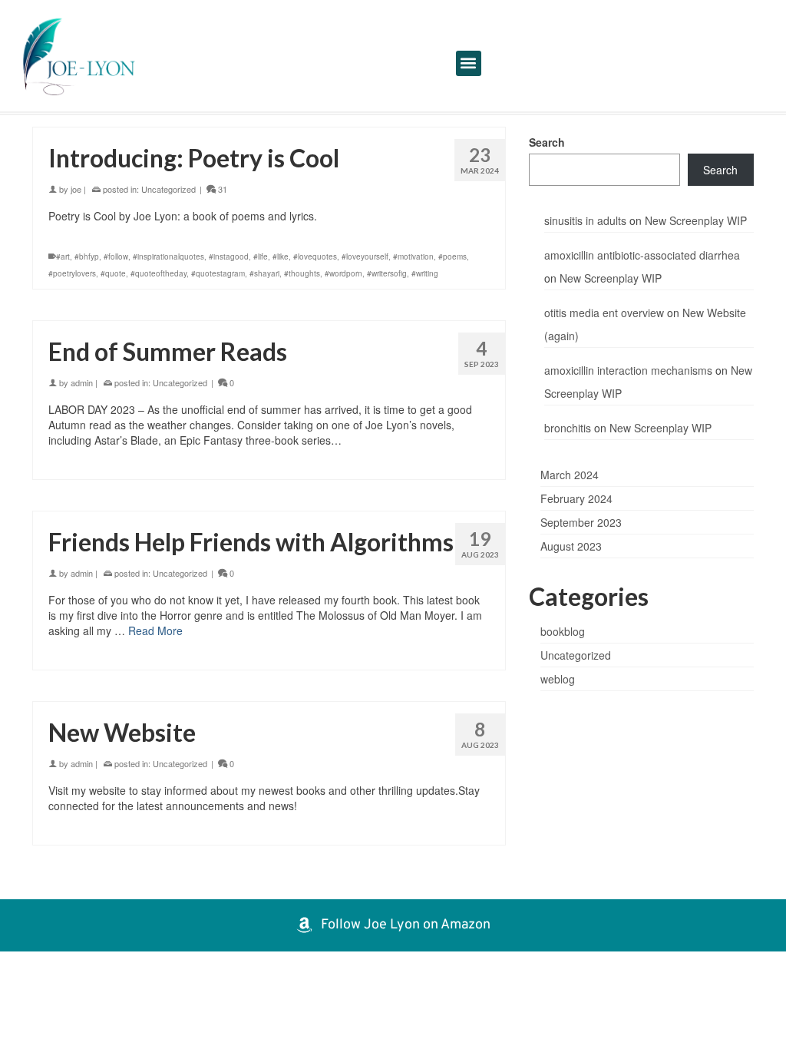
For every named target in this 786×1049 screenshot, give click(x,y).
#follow (116, 256)
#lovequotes (315, 256)
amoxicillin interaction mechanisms (628, 370)
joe (76, 189)
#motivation (413, 256)
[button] (468, 63)
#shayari (264, 273)
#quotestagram (218, 273)
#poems (452, 256)
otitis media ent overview (604, 312)
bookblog (562, 631)
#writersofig (387, 273)
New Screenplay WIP (696, 220)
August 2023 (571, 546)
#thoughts (302, 273)
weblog (557, 679)
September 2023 (581, 522)
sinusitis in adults (585, 220)
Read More (155, 630)
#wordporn (343, 273)
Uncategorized (168, 189)
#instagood (229, 256)
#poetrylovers (72, 273)
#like (280, 256)
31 (221, 189)
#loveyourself (365, 256)
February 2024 (576, 498)
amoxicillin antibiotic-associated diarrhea (642, 255)
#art (63, 256)
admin (82, 382)
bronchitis (567, 427)
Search (547, 142)
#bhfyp (86, 256)
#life (260, 256)
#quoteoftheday (158, 273)
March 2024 (569, 474)
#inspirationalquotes (168, 256)
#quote (113, 273)
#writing (424, 273)
